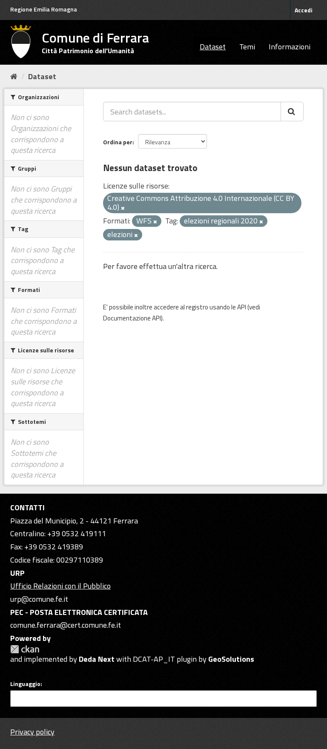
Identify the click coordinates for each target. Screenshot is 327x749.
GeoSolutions (231, 659)
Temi (247, 46)
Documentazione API (132, 318)
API (241, 307)
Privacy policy (32, 732)
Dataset (213, 46)
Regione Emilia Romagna (43, 9)
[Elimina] (123, 208)
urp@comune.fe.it (39, 599)
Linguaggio (25, 684)
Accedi (304, 10)
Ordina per (117, 141)
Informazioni (289, 46)
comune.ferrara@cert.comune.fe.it (65, 625)
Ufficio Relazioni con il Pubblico (60, 586)
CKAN (24, 649)
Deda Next (97, 659)
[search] (292, 111)
